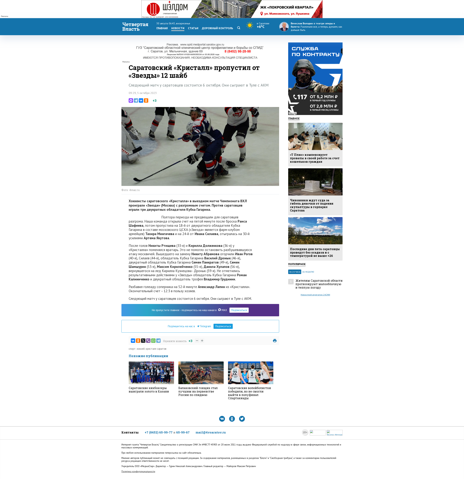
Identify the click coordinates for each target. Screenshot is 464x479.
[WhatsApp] (153, 340)
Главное (294, 118)
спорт (132, 348)
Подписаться (239, 310)
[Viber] (148, 340)
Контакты (130, 432)
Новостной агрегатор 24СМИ (315, 294)
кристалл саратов (156, 348)
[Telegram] (136, 100)
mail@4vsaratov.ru (211, 432)
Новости (177, 28)
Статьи (193, 28)
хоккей (141, 348)
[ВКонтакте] (141, 100)
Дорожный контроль (217, 28)
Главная (162, 28)
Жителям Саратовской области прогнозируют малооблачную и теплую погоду (319, 284)
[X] (143, 340)
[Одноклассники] (146, 100)
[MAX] (131, 100)
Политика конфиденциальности (138, 471)
